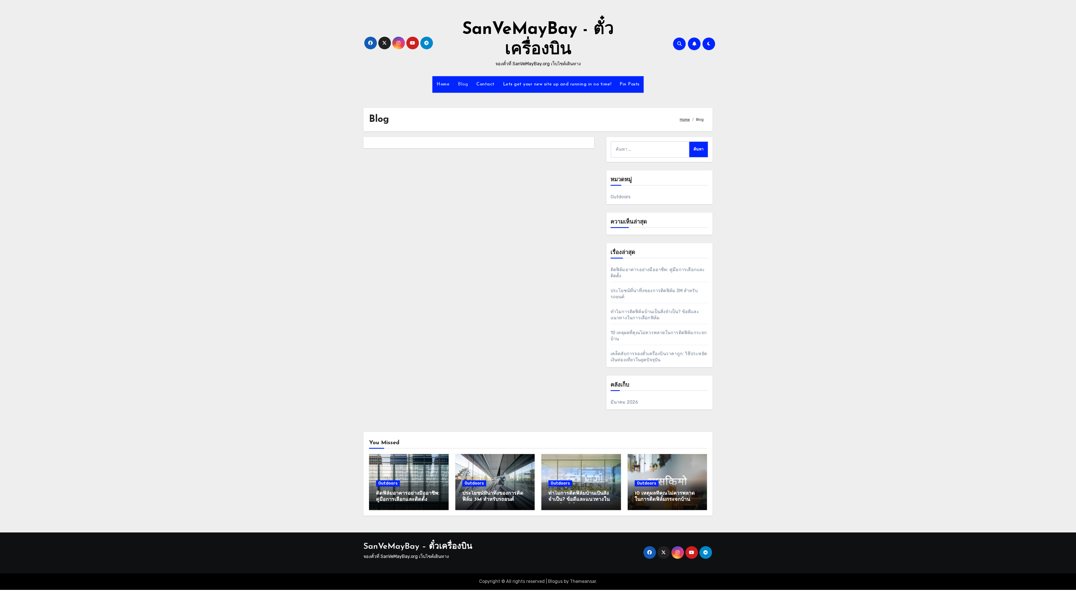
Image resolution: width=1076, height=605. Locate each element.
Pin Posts (629, 84)
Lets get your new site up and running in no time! (557, 84)
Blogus (555, 581)
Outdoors (621, 196)
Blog (463, 84)
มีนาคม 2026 (624, 402)
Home (443, 84)
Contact (485, 84)
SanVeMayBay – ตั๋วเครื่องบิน (417, 546)
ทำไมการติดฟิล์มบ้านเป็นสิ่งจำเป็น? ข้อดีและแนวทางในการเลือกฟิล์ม (579, 499)
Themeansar (583, 581)
